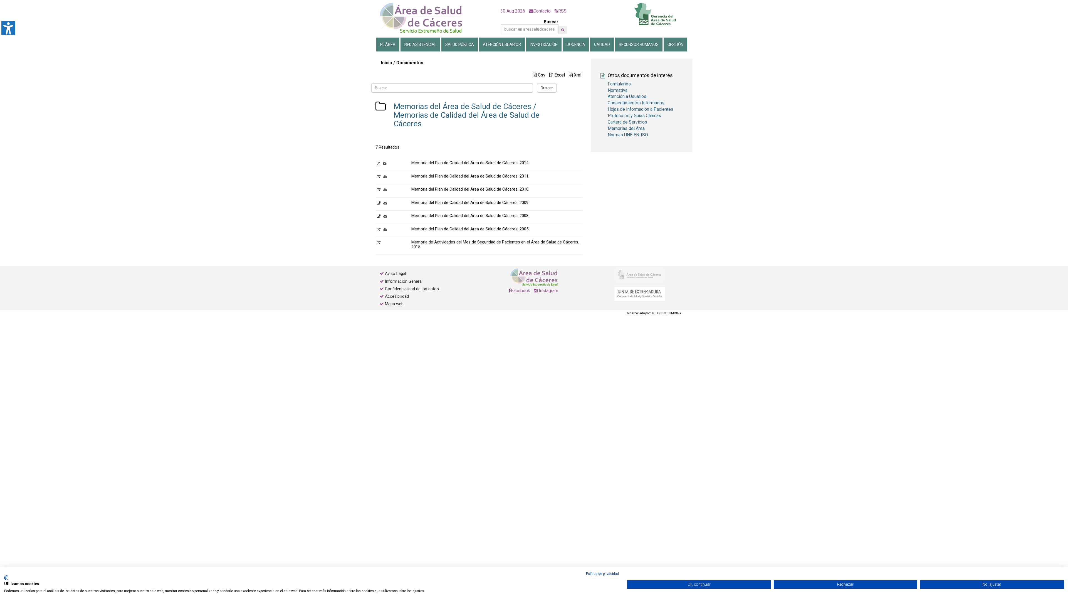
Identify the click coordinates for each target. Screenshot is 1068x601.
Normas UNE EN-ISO (628, 134)
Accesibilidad (397, 296)
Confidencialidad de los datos (412, 288)
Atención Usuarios (502, 44)
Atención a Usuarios (627, 96)
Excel (559, 75)
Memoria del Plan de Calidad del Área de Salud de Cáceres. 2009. (470, 202)
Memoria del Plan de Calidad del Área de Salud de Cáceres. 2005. (470, 228)
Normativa (617, 90)
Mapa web (394, 303)
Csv (541, 75)
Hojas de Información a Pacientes (640, 109)
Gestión (675, 44)
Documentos (409, 62)
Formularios (619, 84)
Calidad (602, 44)
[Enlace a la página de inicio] (425, 18)
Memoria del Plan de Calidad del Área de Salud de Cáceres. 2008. (470, 215)
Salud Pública (459, 44)
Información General (403, 281)
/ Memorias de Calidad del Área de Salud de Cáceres (467, 115)
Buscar (551, 21)
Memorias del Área (626, 128)
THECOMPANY (666, 313)
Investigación (544, 44)
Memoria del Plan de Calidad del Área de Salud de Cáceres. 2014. (470, 162)
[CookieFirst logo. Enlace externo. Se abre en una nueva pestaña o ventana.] (6, 577)
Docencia (576, 44)
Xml (577, 75)
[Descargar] (385, 163)
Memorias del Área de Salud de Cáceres (462, 106)
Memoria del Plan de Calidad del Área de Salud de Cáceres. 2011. (470, 176)
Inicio (386, 62)
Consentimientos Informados (636, 102)
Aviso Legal (395, 273)
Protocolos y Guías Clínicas (634, 115)
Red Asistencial (420, 44)
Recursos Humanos (639, 44)
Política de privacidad (602, 574)
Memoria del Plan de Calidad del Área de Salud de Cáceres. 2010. (470, 189)
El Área (387, 44)
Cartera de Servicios (627, 122)
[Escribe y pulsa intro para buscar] (562, 30)
